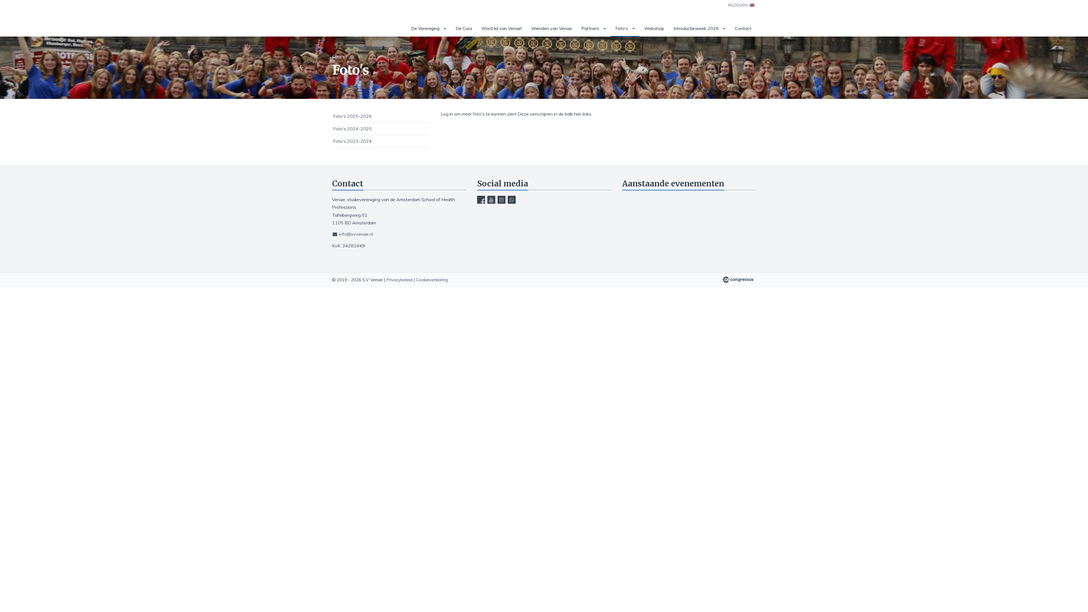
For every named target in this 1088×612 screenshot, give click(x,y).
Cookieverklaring (432, 279)
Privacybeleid (399, 279)
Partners (590, 28)
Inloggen (737, 5)
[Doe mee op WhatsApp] (512, 200)
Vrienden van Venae (551, 28)
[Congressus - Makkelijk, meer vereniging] (738, 280)
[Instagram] (501, 200)
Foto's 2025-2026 (352, 116)
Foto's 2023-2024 (352, 141)
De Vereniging (425, 28)
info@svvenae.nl (356, 234)
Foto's (621, 28)
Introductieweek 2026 (696, 28)
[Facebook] (481, 200)
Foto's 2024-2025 (352, 128)
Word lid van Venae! (501, 28)
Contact (743, 28)
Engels (752, 5)
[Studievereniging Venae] (346, 18)
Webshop (654, 28)
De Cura (464, 28)
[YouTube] (491, 200)
